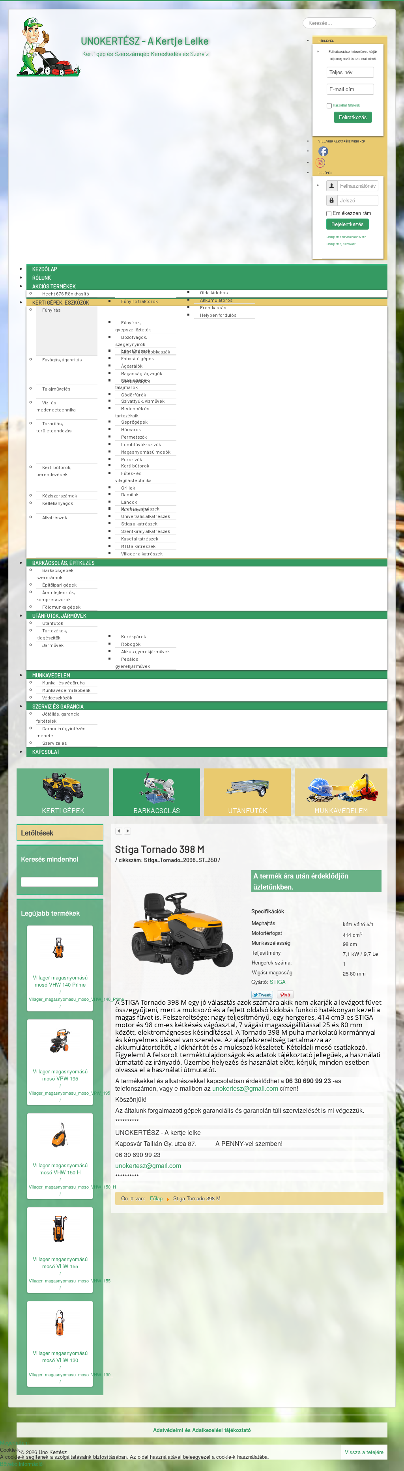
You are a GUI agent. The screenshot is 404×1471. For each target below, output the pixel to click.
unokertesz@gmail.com (245, 1088)
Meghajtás (263, 923)
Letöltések (37, 832)
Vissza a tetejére (364, 1452)
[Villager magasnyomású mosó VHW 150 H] (60, 1134)
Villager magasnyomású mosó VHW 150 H (60, 1168)
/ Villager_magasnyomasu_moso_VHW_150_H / (72, 1186)
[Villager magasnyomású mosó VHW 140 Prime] (60, 946)
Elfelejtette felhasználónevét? (346, 237)
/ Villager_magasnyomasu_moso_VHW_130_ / (71, 1374)
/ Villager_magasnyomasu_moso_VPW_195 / (69, 1092)
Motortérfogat (267, 932)
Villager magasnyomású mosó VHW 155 (60, 1262)
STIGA (278, 981)
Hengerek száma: (272, 962)
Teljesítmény (266, 952)
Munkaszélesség (271, 942)
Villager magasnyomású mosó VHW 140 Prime (60, 981)
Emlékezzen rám (352, 213)
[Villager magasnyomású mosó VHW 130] (60, 1321)
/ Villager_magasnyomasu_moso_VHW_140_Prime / (76, 999)
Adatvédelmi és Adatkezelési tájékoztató (202, 1430)
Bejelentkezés (347, 224)
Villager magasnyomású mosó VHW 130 (60, 1356)
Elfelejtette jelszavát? (340, 244)
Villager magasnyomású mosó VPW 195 (60, 1074)
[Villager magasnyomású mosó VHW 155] (60, 1228)
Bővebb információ (21, 1463)
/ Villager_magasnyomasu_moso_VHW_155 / (69, 1280)
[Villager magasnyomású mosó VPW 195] (60, 1040)
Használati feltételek (346, 105)
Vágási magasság (272, 972)
